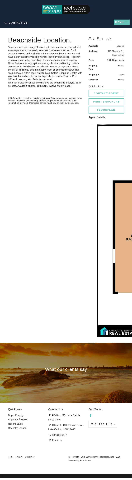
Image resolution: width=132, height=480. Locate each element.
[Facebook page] (91, 416)
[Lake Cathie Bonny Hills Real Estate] (66, 9)
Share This (103, 424)
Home (11, 457)
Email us (57, 440)
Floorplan (106, 109)
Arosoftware (85, 460)
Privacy (19, 457)
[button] (106, 101)
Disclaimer (29, 457)
